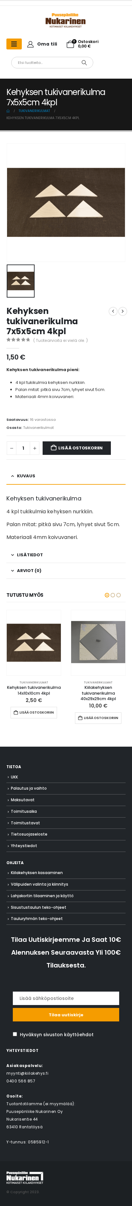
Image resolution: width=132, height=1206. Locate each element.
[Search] (84, 62)
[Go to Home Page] (8, 111)
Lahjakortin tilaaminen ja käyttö (42, 895)
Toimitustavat (25, 823)
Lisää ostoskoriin (80, 448)
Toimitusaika (24, 811)
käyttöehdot (79, 1034)
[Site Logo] (24, 1177)
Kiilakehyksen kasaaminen (37, 872)
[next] (122, 311)
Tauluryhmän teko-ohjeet (37, 918)
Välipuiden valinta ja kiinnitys (39, 884)
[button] (107, 595)
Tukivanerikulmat (38, 427)
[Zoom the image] (66, 16)
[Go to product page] (34, 642)
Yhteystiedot (24, 845)
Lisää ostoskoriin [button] (37, 712)
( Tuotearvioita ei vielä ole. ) (60, 340)
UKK (14, 777)
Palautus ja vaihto (29, 788)
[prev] (113, 311)
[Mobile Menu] (14, 44)
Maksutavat (23, 800)
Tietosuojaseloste (29, 834)
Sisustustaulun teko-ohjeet (38, 907)
